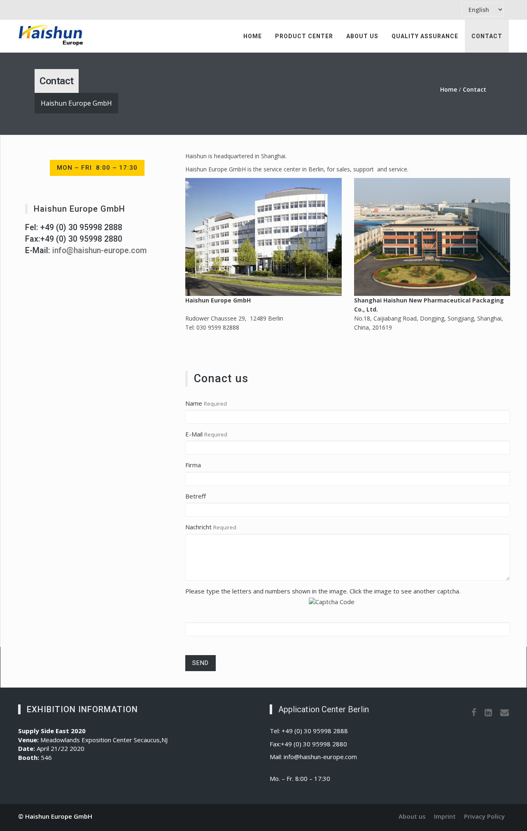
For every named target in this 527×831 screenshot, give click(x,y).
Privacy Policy (484, 816)
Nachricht (198, 527)
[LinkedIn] (488, 712)
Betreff (195, 496)
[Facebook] (473, 712)
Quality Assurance (425, 36)
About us (362, 36)
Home (252, 36)
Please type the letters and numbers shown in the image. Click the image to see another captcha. (322, 591)
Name (193, 403)
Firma (193, 465)
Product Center (304, 36)
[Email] (504, 712)
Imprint (445, 816)
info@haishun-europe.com (99, 250)
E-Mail (194, 434)
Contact (486, 36)
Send (200, 663)
